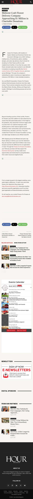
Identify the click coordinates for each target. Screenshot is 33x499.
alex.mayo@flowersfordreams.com (11, 196)
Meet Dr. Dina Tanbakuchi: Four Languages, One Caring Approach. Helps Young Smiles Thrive (20, 249)
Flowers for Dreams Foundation (22, 146)
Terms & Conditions (8, 492)
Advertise (26, 491)
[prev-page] (2, 272)
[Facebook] (8, 485)
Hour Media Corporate (16, 494)
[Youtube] (24, 485)
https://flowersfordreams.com (10, 186)
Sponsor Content (9, 5)
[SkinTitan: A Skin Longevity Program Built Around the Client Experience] (5, 266)
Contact (20, 491)
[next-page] (5, 272)
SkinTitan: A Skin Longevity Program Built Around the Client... (19, 433)
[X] (20, 485)
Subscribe (15, 491)
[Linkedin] (16, 485)
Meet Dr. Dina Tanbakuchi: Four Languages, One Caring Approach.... (19, 411)
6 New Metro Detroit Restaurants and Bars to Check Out (8, 235)
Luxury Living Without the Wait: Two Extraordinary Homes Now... (19, 422)
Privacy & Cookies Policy (19, 492)
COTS (12, 71)
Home (3, 5)
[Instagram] (12, 485)
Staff (27, 492)
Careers (10, 491)
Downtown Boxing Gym (8, 150)
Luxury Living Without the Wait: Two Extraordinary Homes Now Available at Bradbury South (20, 258)
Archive (5, 491)
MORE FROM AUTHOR (20, 243)
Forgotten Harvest (19, 71)
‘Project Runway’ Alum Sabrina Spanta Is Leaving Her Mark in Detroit (24, 235)
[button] (2, 2)
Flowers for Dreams (7, 23)
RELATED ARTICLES (7, 243)
